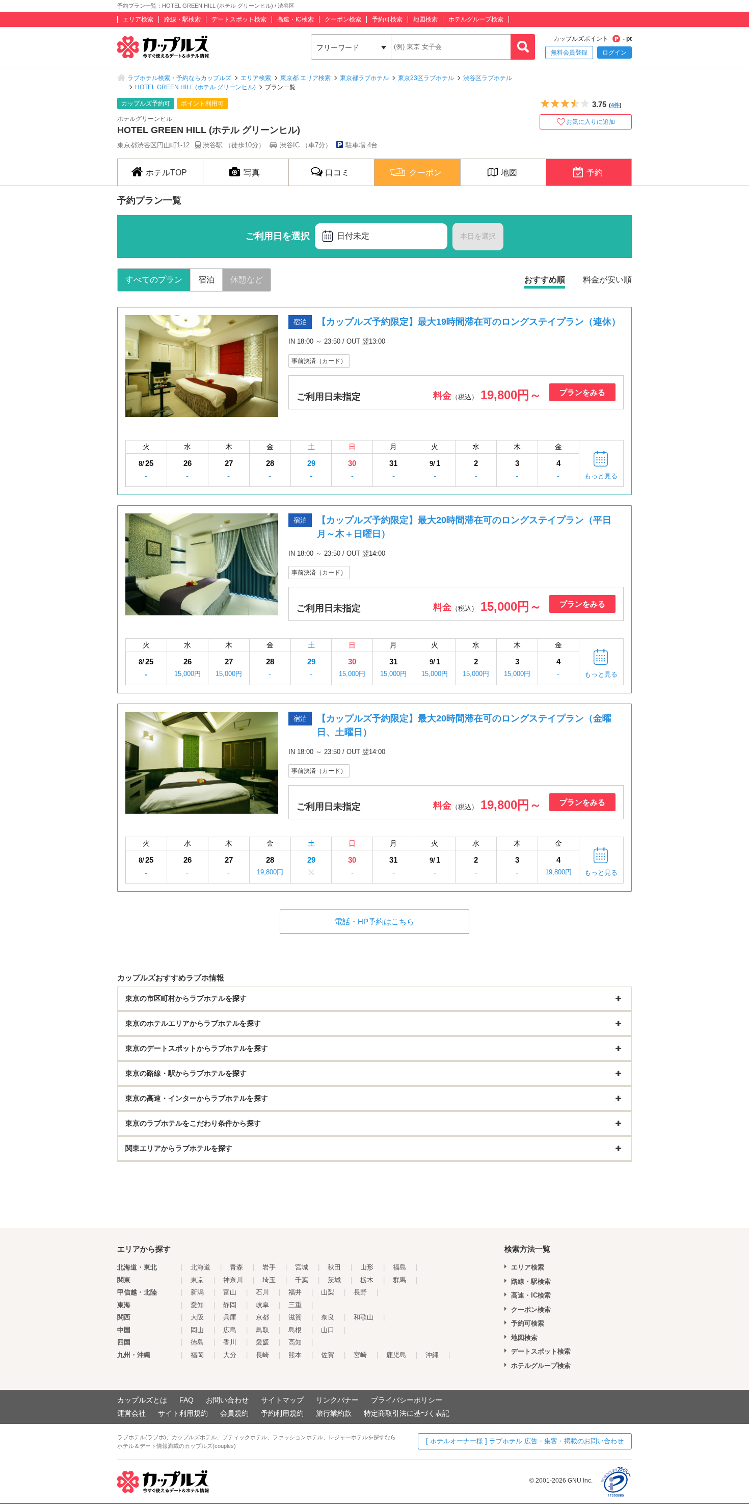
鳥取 (262, 1330)
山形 (366, 1267)
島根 (295, 1330)
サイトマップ (282, 1400)
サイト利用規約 (183, 1413)
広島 (229, 1330)
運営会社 (131, 1413)
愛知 (197, 1305)
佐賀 (327, 1355)
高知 (295, 1342)
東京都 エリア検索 (305, 78)
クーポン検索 (343, 19)
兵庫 (229, 1317)
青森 (236, 1267)
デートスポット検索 (238, 19)
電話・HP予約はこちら (374, 921)
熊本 (295, 1355)
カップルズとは (142, 1400)
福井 (295, 1292)
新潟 (197, 1292)
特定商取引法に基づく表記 (406, 1413)
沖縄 (432, 1355)
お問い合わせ (227, 1400)
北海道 (200, 1267)
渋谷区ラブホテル (487, 78)
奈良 (327, 1317)
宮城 (301, 1267)
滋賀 (295, 1317)
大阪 (197, 1317)
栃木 (366, 1280)
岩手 (269, 1267)
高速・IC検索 (295, 19)
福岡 (197, 1355)
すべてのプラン (153, 279)
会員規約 (234, 1413)
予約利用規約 (282, 1413)
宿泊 (206, 279)
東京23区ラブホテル (426, 78)
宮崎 (360, 1355)
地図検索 (425, 19)
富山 (229, 1292)
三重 (295, 1305)
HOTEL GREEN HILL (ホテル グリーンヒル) (195, 87)
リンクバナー (337, 1400)
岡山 (197, 1330)
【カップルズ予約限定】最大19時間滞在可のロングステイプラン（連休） (469, 322)
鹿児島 (396, 1355)
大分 (229, 1355)
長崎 (262, 1355)
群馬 (399, 1280)
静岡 (229, 1305)
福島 (399, 1267)
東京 (197, 1280)
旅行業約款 (334, 1413)
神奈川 (233, 1280)
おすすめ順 (544, 279)
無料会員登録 (569, 52)
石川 (262, 1292)
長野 (360, 1292)
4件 (615, 105)
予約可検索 (387, 19)
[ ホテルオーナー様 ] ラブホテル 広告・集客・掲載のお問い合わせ (525, 1441)
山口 (327, 1330)
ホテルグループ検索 (475, 19)
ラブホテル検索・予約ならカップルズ (179, 78)
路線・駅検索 (182, 19)
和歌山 (363, 1317)
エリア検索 (138, 19)
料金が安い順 (607, 279)
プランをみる (582, 392)
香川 (229, 1342)
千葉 (301, 1280)
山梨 (327, 1292)
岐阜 (262, 1305)
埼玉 (269, 1280)
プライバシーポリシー (406, 1400)
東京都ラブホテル (364, 78)
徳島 (197, 1342)
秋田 (334, 1267)
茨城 (334, 1280)
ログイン (614, 52)
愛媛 (262, 1342)
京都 (262, 1317)
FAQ (186, 1400)
